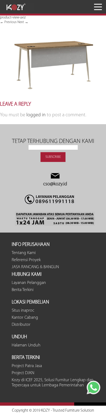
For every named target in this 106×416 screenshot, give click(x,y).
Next (22, 22)
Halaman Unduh (26, 345)
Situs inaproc (23, 310)
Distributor (21, 325)
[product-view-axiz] (53, 99)
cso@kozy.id (55, 184)
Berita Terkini (22, 290)
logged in (36, 115)
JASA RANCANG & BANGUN (35, 267)
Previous (8, 22)
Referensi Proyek (26, 260)
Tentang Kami (24, 253)
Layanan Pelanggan (29, 283)
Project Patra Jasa (27, 366)
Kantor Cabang (25, 317)
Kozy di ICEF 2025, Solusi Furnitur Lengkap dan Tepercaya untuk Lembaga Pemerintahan (52, 382)
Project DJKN (23, 373)
